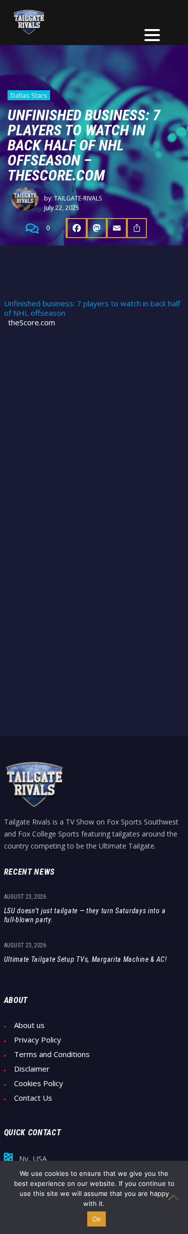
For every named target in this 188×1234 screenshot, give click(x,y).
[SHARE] (137, 228)
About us (29, 1025)
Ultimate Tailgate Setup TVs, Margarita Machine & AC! (85, 959)
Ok (96, 1219)
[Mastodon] (97, 228)
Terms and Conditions (52, 1054)
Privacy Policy (37, 1040)
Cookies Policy (38, 1083)
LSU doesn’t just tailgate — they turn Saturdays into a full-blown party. (85, 915)
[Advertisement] (94, 436)
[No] (175, 1197)
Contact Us (33, 1098)
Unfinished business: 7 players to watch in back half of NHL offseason (92, 308)
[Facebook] (76, 228)
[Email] (117, 228)
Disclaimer (32, 1069)
